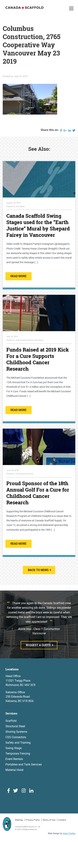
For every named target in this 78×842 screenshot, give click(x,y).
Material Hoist (14, 770)
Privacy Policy (33, 820)
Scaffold (11, 721)
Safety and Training (18, 742)
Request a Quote (38, 645)
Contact (62, 820)
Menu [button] (71, 12)
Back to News (38, 570)
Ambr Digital (69, 833)
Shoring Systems (16, 731)
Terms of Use (49, 820)
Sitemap (19, 820)
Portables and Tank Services (23, 764)
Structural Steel (15, 726)
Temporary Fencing (17, 753)
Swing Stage (13, 748)
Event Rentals (14, 759)
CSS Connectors (15, 737)
